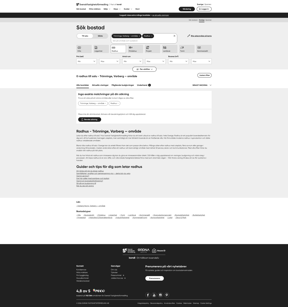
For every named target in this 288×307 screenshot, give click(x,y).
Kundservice (81, 270)
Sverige (200, 4)
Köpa (116, 9)
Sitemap (196, 303)
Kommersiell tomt (140, 217)
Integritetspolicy (144, 303)
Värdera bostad (82, 281)
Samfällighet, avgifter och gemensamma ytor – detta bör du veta (103, 173)
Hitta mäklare (94, 9)
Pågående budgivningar (123, 85)
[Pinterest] (166, 294)
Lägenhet (113, 215)
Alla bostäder (82, 85)
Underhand (142, 85)
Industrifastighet (122, 217)
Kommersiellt (145, 215)
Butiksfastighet (199, 215)
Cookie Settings (206, 303)
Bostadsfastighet (182, 215)
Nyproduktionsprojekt (162, 215)
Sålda (100, 36)
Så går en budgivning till (86, 183)
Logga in (205, 9)
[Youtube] (154, 294)
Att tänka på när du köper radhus (90, 171)
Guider (127, 9)
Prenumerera (154, 278)
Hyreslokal (81, 217)
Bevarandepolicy (156, 303)
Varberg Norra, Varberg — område (91, 206)
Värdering (187, 9)
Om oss (114, 270)
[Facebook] (147, 294)
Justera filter (204, 75)
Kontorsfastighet (157, 217)
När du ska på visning (85, 186)
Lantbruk (132, 215)
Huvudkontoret (82, 278)
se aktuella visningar (160, 15)
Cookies (179, 303)
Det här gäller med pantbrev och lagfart (92, 178)
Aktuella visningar (100, 85)
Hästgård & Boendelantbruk (100, 217)
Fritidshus (101, 215)
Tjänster (114, 272)
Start (137, 9)
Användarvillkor (169, 303)
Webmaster (187, 303)
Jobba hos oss (117, 278)
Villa (79, 215)
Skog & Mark (181, 217)
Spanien (208, 4)
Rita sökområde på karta (201, 36)
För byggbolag (82, 275)
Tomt (123, 215)
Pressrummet (116, 275)
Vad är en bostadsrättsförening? (89, 181)
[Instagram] (160, 294)
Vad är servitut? (82, 176)
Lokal (170, 217)
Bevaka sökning (90, 119)
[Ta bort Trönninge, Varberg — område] (105, 103)
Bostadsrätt (89, 215)
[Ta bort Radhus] (117, 103)
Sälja (106, 9)
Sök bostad (81, 9)
